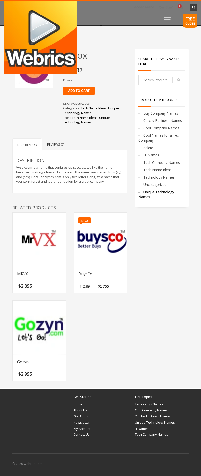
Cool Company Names (161, 128)
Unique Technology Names (91, 110)
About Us (80, 410)
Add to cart (79, 91)
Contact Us (81, 434)
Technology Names (159, 177)
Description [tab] (27, 144)
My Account (82, 428)
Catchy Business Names (162, 120)
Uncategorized (154, 184)
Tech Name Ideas (94, 108)
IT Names (151, 155)
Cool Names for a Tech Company (159, 138)
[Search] (178, 80)
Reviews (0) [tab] (55, 144)
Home (78, 404)
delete (148, 147)
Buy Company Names (160, 113)
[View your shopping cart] (181, 7)
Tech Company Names (161, 162)
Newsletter (82, 422)
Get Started (82, 416)
